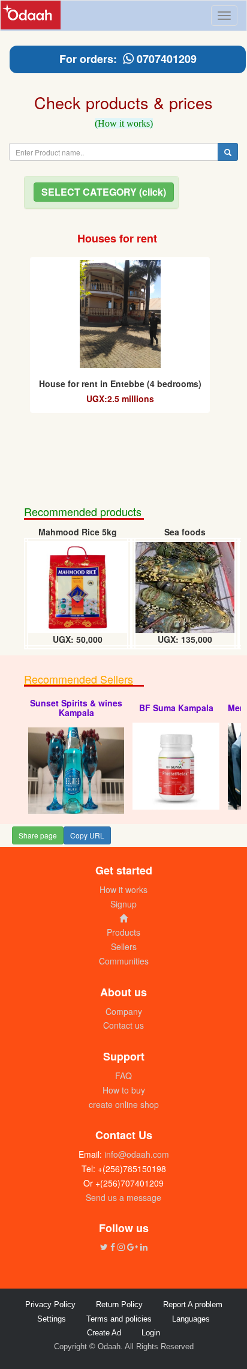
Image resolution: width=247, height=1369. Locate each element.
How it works (123, 889)
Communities (124, 961)
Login (150, 1332)
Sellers (124, 946)
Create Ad (104, 1332)
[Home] (123, 918)
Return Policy (119, 1304)
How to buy (124, 1090)
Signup (123, 904)
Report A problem (192, 1304)
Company (124, 1011)
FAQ (123, 1076)
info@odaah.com (135, 1154)
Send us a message (123, 1197)
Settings (51, 1318)
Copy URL (87, 835)
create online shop (124, 1104)
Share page (38, 835)
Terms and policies (119, 1318)
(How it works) (124, 123)
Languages (191, 1318)
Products (123, 932)
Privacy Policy (50, 1304)
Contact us (123, 1025)
